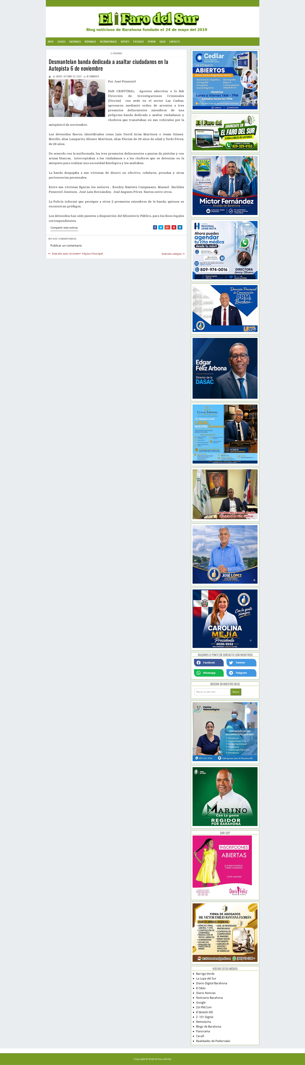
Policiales (138, 41)
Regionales (90, 41)
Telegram (241, 672)
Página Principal (92, 253)
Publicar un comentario (66, 245)
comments (93, 76)
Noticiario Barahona (209, 998)
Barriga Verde (205, 974)
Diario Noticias (206, 993)
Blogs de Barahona (208, 1026)
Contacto (174, 41)
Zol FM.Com (204, 1007)
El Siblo (201, 988)
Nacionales (75, 41)
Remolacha (203, 1022)
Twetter (240, 662)
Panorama (203, 1031)
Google (201, 1002)
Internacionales (108, 41)
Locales (62, 41)
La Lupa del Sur (206, 978)
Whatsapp (209, 672)
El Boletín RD (204, 1012)
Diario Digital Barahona (211, 983)
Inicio (51, 41)
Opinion (152, 41)
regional (117, 53)
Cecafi (200, 1036)
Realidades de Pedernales (213, 1041)
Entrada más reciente (65, 253)
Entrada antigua (171, 253)
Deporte (125, 41)
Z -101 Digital (204, 1017)
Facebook (209, 662)
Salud (163, 41)
